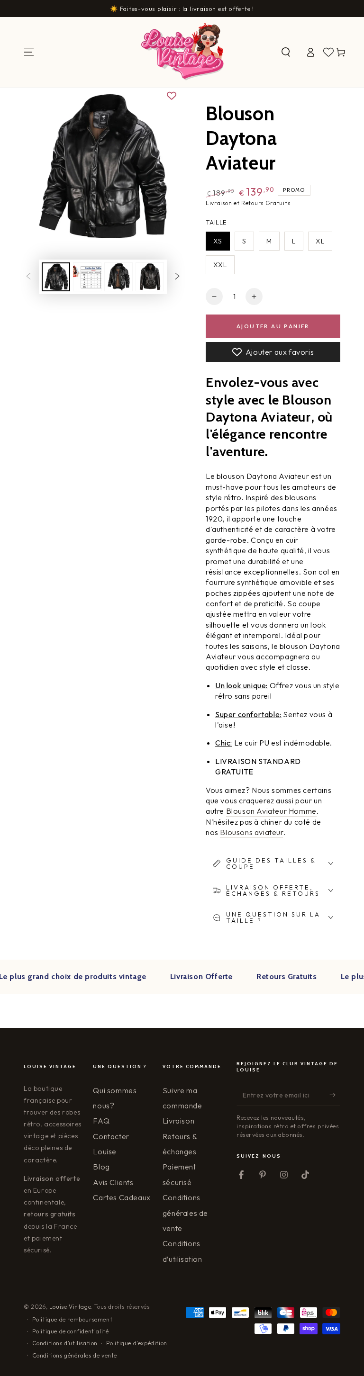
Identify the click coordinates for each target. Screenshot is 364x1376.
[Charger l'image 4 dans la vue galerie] (150, 276)
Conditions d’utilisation (65, 1343)
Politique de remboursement (72, 1319)
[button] (285, 52)
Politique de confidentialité (70, 1331)
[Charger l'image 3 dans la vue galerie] (118, 276)
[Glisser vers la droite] (177, 277)
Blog (101, 1166)
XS (217, 241)
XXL (220, 265)
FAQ (101, 1120)
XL (320, 241)
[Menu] (29, 52)
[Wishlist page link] (328, 52)
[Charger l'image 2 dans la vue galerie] (87, 276)
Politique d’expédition (136, 1343)
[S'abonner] (334, 1095)
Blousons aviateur (251, 832)
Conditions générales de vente (185, 1213)
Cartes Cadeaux (121, 1197)
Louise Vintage (70, 1306)
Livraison (178, 1120)
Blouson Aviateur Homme (271, 811)
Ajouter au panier (273, 326)
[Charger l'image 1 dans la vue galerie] (56, 276)
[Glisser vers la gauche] (28, 277)
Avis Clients (113, 1182)
